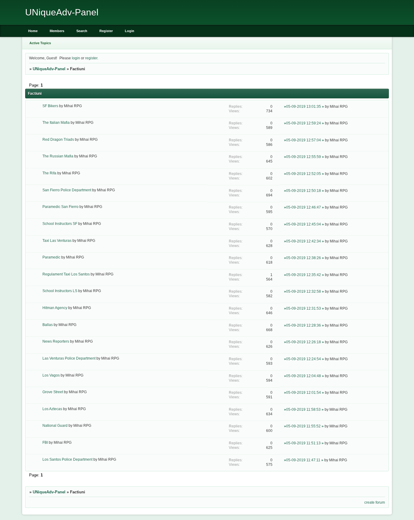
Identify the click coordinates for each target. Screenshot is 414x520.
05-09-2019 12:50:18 (303, 191)
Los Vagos (51, 375)
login (76, 58)
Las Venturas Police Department (68, 358)
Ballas (47, 325)
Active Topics (40, 43)
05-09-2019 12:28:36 (303, 325)
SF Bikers (50, 106)
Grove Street (52, 392)
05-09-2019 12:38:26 (303, 258)
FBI (45, 442)
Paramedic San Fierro (60, 207)
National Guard (55, 425)
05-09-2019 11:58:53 (303, 409)
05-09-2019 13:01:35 (303, 106)
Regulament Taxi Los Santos (66, 274)
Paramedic (51, 257)
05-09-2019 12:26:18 (303, 342)
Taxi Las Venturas (57, 240)
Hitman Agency (54, 308)
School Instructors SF (59, 223)
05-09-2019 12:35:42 (303, 275)
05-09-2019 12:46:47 (303, 207)
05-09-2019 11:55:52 (303, 426)
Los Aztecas (52, 409)
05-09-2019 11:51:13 (303, 443)
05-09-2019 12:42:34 (303, 241)
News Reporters (55, 341)
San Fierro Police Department (66, 190)
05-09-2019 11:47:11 (303, 460)
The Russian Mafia (57, 156)
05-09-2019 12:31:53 (303, 308)
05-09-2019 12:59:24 (303, 123)
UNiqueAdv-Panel (49, 69)
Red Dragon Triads (58, 139)
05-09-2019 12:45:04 (303, 224)
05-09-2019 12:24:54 (303, 359)
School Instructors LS (59, 291)
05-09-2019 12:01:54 (303, 392)
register (91, 58)
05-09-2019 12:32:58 (303, 291)
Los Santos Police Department (67, 459)
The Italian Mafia (56, 122)
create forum (374, 502)
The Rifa (49, 173)
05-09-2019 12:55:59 (303, 157)
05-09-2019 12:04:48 (303, 376)
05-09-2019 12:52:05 (303, 174)
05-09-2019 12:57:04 (303, 140)
